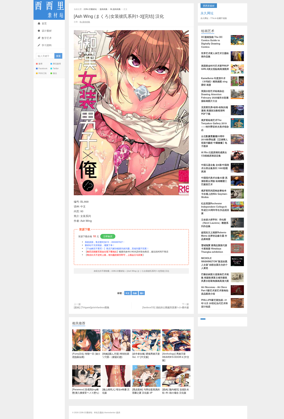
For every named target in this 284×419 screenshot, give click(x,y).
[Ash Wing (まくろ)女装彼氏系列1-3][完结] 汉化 (119, 16)
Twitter (56, 68)
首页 (44, 23)
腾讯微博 (57, 63)
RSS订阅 (42, 73)
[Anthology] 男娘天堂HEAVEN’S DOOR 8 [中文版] (175, 357)
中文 (128, 293)
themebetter (110, 412)
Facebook (42, 68)
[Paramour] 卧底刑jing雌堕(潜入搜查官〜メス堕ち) (85, 391)
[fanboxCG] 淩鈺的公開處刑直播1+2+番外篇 (165, 307)
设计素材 (47, 30)
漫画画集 (103, 9)
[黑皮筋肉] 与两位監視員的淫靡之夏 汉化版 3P (146, 391)
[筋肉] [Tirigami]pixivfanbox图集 (91, 307)
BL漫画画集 (115, 9)
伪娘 (135, 293)
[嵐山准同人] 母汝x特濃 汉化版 (116, 391)
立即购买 (107, 236)
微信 (55, 73)
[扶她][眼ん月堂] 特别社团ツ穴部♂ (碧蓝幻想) (115, 355)
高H (141, 293)
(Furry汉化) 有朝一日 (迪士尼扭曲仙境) (86, 355)
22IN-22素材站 (49, 10)
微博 (40, 63)
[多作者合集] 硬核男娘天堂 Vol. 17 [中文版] (146, 355)
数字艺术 (47, 38)
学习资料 (47, 45)
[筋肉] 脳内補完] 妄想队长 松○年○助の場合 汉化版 (175, 391)
